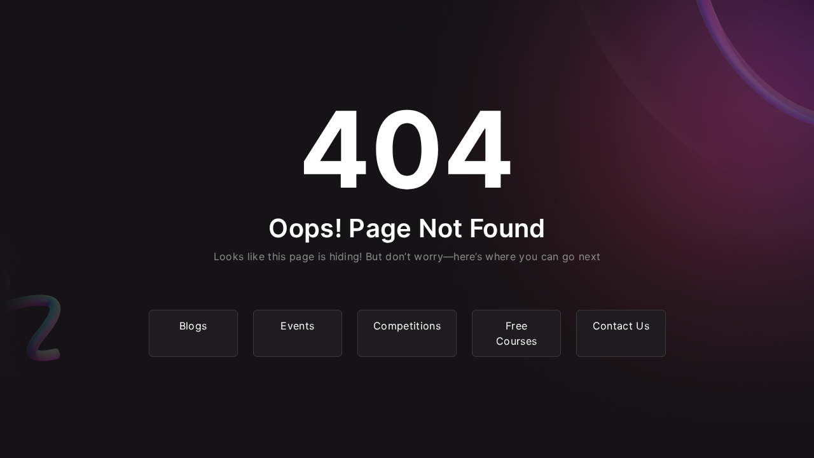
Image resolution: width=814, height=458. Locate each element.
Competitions (407, 325)
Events (297, 325)
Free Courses (516, 333)
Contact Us (621, 325)
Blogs (193, 325)
